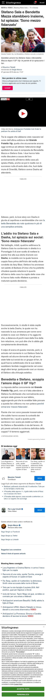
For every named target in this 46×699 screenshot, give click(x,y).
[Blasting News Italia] (13, 2)
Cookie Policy (18, 684)
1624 (3, 636)
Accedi (42, 2)
